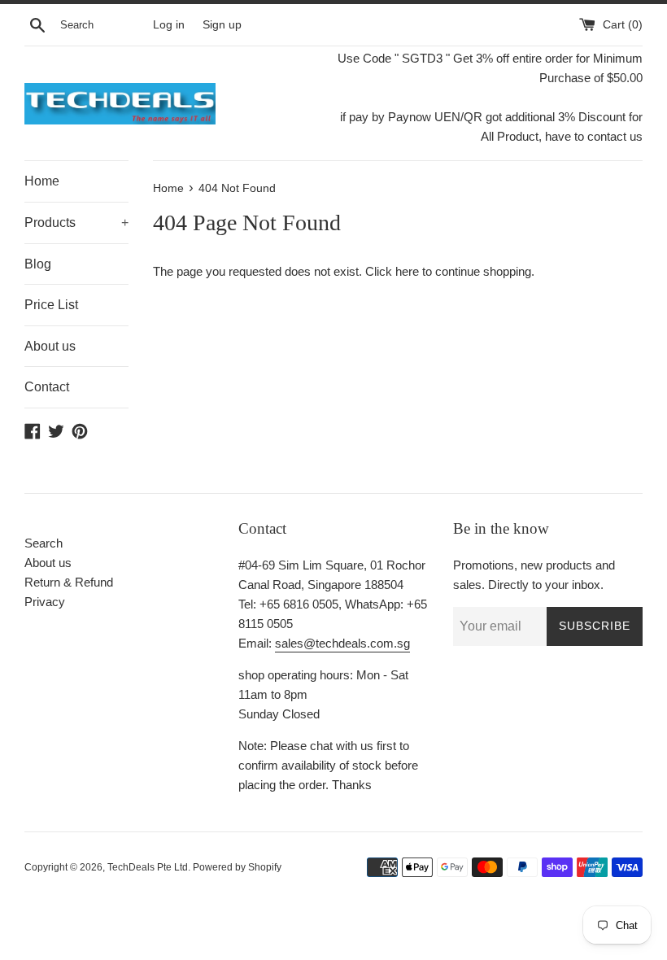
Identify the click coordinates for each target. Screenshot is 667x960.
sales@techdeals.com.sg (342, 643)
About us (50, 346)
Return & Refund (68, 582)
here (407, 271)
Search (43, 543)
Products (76, 222)
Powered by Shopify (237, 867)
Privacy (44, 602)
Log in (169, 25)
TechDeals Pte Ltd (147, 867)
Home (41, 181)
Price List (51, 305)
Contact (46, 387)
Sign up (222, 25)
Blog (37, 264)
